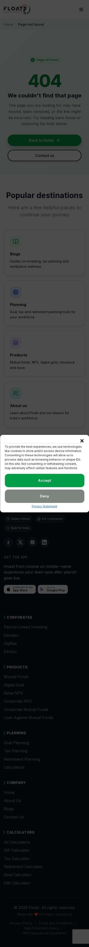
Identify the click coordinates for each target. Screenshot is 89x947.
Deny (44, 496)
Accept (44, 480)
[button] (82, 440)
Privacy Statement (44, 506)
